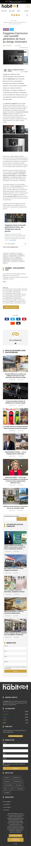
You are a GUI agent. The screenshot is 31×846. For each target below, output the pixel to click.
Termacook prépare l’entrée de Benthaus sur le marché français (16, 402)
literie (12, 789)
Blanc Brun (3, 11)
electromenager (13, 255)
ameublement (16, 777)
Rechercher (21, 519)
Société (6, 661)
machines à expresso (17, 259)
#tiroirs (23, 302)
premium (22, 261)
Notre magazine (7, 801)
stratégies (6, 792)
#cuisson (7, 292)
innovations (19, 785)
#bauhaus (24, 289)
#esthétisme (7, 294)
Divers (15, 723)
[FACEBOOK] (7, 319)
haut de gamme (7, 259)
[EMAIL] (18, 323)
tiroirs (5, 263)
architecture (13, 253)
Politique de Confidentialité (15, 839)
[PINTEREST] (24, 319)
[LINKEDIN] (18, 319)
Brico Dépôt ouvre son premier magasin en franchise (13, 569)
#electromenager (15, 292)
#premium (16, 302)
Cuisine (18, 11)
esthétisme (21, 255)
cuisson (5, 255)
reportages (20, 789)
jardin (5, 789)
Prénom (6, 646)
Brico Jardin (12, 11)
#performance (8, 302)
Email (4, 281)
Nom (5, 651)
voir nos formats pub (15, 736)
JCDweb (15, 844)
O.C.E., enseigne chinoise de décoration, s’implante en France (14, 590)
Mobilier (26, 11)
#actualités (7, 289)
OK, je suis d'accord (16, 835)
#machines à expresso (9, 300)
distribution (7, 781)
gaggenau (18, 257)
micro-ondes (6, 261)
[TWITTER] (12, 319)
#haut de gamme (16, 297)
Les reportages (7, 807)
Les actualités (6, 804)
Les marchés (6, 810)
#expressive (16, 294)
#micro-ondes (21, 300)
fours (12, 257)
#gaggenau (7, 297)
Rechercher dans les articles (11, 516)
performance (14, 261)
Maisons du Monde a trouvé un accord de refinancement (13, 612)
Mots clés (5, 287)
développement (18, 781)
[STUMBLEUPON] (12, 323)
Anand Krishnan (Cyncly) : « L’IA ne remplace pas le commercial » (15, 453)
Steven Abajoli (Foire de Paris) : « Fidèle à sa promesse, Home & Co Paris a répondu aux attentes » (14, 547)
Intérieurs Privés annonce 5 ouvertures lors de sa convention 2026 (15, 507)
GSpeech (26, 71)
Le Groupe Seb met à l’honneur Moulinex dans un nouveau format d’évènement (15, 427)
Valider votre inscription (11, 307)
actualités (6, 253)
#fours (23, 294)
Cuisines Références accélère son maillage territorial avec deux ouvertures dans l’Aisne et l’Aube (15, 375)
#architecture (16, 289)
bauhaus (20, 253)
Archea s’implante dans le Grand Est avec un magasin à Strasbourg (15, 633)
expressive (6, 257)
